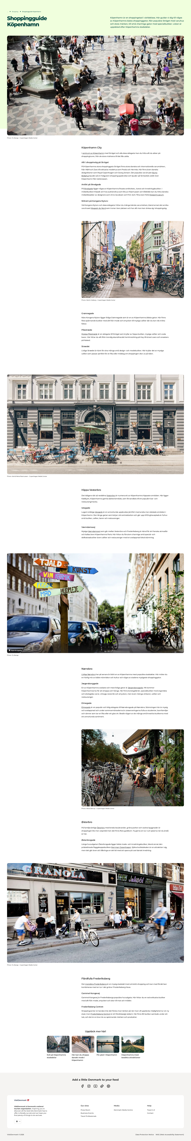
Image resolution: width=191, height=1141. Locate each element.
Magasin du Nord (98, 208)
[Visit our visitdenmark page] (95, 1086)
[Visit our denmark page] (82, 1086)
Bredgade (88, 189)
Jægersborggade (135, 688)
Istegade (99, 512)
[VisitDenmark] (21, 1100)
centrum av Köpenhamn (93, 153)
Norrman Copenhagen (121, 847)
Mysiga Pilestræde (89, 334)
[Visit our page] (89, 1086)
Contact (150, 1113)
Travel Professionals (88, 1116)
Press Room (85, 1110)
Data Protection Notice (145, 1135)
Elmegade (85, 707)
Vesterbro (111, 496)
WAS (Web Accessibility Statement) (170, 1135)
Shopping (15, 11)
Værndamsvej (94, 531)
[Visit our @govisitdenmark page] (102, 1086)
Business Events (87, 1113)
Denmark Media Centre (123, 1110)
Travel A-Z (151, 1110)
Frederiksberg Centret (100, 1014)
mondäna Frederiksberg (95, 984)
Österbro (101, 828)
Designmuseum (157, 195)
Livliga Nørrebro (88, 674)
